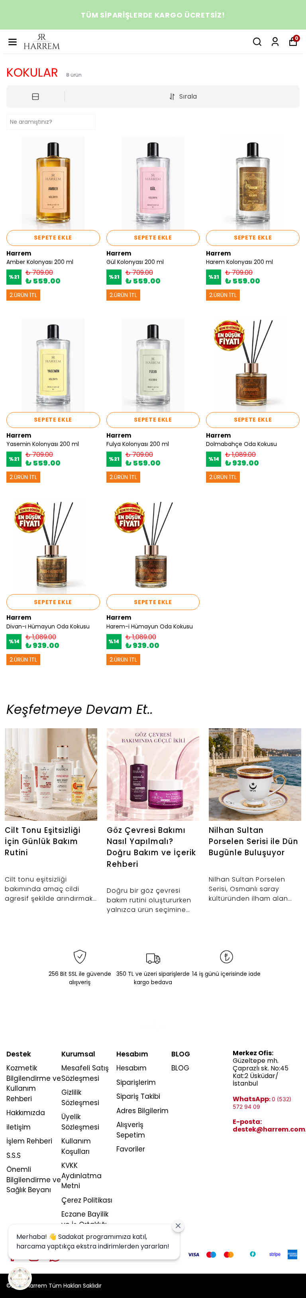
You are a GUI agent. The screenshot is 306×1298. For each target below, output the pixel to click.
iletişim (18, 1127)
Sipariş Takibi (138, 1096)
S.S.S (13, 1155)
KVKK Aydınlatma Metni (81, 1176)
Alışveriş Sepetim (130, 1130)
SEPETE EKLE (53, 238)
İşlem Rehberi (29, 1141)
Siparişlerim (136, 1082)
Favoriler (130, 1149)
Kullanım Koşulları (76, 1146)
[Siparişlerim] (275, 42)
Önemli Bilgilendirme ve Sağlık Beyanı (33, 1180)
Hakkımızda (25, 1113)
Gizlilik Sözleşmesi (80, 1098)
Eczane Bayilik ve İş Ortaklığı (84, 1219)
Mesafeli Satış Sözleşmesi (85, 1073)
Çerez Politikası (86, 1200)
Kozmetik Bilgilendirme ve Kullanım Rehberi (33, 1083)
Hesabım (131, 1068)
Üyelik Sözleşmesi (80, 1122)
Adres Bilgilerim (142, 1111)
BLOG (180, 1068)
